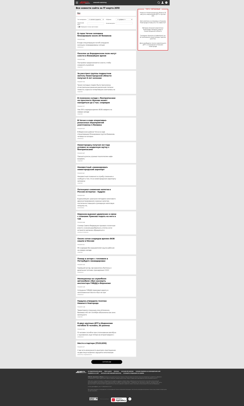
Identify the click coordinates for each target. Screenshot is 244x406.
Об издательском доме (95, 371)
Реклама (116, 371)
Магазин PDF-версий (127, 371)
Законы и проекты (82, 232)
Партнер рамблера (104, 399)
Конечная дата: (110, 23)
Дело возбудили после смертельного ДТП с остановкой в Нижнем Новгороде (153, 44)
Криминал (80, 47)
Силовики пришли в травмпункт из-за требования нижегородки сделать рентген (153, 37)
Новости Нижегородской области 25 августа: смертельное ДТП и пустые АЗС (153, 14)
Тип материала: (82, 19)
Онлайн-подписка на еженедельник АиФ (148, 371)
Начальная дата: (80, 23)
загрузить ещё (106, 362)
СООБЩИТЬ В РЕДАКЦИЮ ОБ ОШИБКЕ (133, 373)
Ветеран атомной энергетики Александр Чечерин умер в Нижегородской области (152, 29)
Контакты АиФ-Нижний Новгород (111, 373)
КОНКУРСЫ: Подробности (84, 354)
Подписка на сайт (93, 373)
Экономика (80, 207)
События (79, 67)
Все (78, 13)
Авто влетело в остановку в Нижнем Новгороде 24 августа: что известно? (153, 22)
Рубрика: (108, 19)
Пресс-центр (108, 371)
